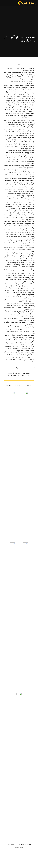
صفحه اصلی (26, 373)
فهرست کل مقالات (14, 373)
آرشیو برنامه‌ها (26, 375)
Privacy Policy (19, 847)
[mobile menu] (3, 3)
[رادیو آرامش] (27, 2)
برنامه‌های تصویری (13, 375)
